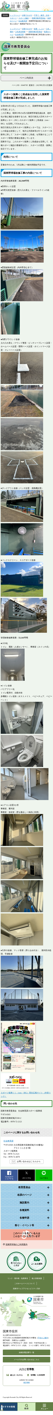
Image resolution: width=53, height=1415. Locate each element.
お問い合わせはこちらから (29, 1161)
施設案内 (24, 1202)
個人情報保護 (37, 1278)
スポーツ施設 (24, 18)
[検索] (27, 1406)
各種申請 (24, 1217)
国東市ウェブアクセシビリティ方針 (26, 1289)
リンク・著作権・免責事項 (17, 1278)
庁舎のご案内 (43, 1338)
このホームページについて (24, 1284)
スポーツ (13, 18)
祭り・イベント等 (24, 1225)
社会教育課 (23, 21)
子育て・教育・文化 (41, 15)
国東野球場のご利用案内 (16, 1244)
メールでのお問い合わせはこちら (26, 1360)
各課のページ (24, 1195)
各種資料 (24, 1210)
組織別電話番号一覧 (26, 1352)
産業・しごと (39, 29)
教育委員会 (24, 1187)
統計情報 (26, 1382)
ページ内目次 (26, 78)
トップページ (15, 15)
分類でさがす (27, 15)
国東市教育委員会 (39, 18)
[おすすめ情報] (9, 1406)
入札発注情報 (20, 32)
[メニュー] (44, 1406)
